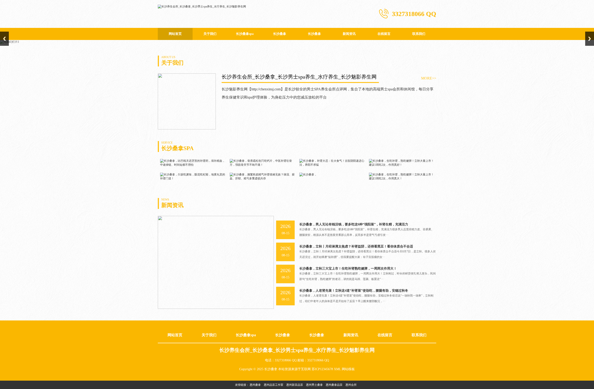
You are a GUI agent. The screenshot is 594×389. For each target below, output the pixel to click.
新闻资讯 (349, 34)
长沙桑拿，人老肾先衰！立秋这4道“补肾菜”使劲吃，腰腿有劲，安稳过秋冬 (353, 290)
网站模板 (348, 369)
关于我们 (209, 34)
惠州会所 (351, 384)
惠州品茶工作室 (273, 384)
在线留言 (384, 34)
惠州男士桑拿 (314, 384)
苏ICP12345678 (322, 369)
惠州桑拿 (255, 384)
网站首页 (175, 34)
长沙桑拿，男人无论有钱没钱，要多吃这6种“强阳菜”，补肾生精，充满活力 (353, 224)
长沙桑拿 (279, 34)
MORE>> (428, 78)
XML (337, 369)
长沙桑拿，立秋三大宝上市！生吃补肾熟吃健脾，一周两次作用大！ (348, 268)
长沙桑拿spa (245, 34)
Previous (4, 39)
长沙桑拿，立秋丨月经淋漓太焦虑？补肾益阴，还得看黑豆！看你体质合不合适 (356, 246)
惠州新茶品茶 (294, 384)
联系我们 (418, 34)
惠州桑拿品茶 (334, 384)
